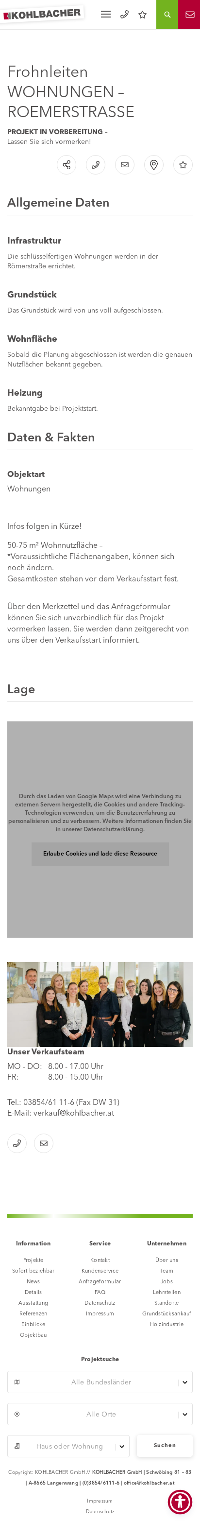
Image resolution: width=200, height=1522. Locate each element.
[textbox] (100, 1382)
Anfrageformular (100, 1282)
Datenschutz (99, 1303)
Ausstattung (33, 1303)
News (33, 1282)
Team (166, 1271)
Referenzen (33, 1314)
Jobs (167, 1282)
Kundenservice (100, 1271)
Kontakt (100, 1260)
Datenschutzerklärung (113, 830)
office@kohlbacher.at (149, 1483)
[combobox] (100, 1382)
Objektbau (33, 1335)
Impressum (100, 1314)
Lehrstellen (167, 1292)
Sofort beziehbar (33, 1271)
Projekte (33, 1260)
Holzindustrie (167, 1325)
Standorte (166, 1303)
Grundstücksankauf (166, 1314)
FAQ (100, 1292)
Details (33, 1292)
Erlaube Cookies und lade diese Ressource (100, 854)
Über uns (166, 1260)
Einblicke (33, 1325)
